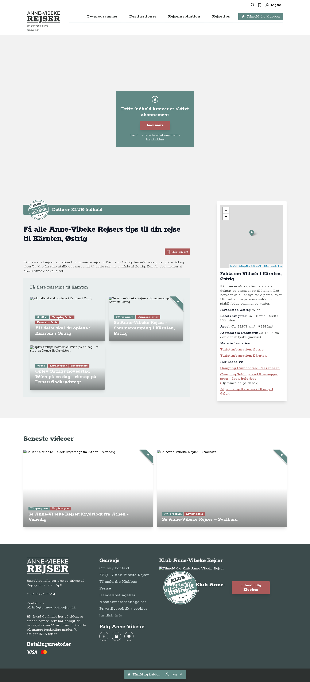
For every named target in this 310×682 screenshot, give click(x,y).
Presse (105, 588)
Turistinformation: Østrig (242, 349)
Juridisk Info (110, 615)
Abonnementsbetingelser (122, 602)
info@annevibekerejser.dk (54, 607)
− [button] (226, 216)
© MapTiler (244, 266)
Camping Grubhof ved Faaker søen (250, 368)
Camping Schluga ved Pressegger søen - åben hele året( (249, 378)
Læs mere (155, 125)
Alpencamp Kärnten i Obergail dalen (246, 391)
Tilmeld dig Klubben (118, 581)
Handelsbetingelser (117, 595)
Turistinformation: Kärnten (243, 355)
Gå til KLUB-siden (165, 210)
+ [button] (226, 210)
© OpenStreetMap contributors (266, 266)
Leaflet (233, 266)
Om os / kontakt (114, 568)
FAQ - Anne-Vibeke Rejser (124, 575)
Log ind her (155, 139)
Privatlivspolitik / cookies (123, 608)
